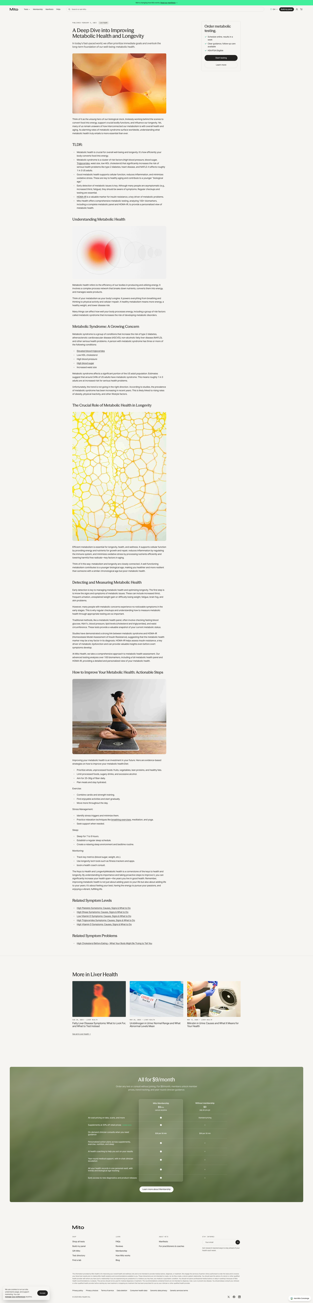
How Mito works (123, 1255)
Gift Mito (76, 1251)
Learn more (221, 65)
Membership (38, 9)
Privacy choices (92, 1290)
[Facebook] (234, 1297)
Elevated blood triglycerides (91, 351)
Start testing (221, 58)
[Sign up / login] (297, 9)
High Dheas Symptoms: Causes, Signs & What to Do (102, 912)
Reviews (119, 1246)
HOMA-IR (81, 196)
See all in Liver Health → (81, 1034)
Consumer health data (138, 1290)
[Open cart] (301, 9)
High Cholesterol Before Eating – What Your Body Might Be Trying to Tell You (114, 943)
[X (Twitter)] (228, 1297)
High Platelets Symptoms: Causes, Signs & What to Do (104, 908)
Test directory (78, 1255)
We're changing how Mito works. (156, 3)
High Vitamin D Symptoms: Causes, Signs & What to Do (104, 924)
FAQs (58, 9)
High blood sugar (85, 363)
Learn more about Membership (156, 1189)
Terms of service (107, 1290)
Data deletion (122, 1290)
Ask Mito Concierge (301, 1298)
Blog (118, 1260)
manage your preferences (15, 1297)
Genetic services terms (179, 1290)
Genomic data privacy (158, 1290)
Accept (42, 1293)
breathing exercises (121, 819)
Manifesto (49, 9)
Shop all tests (78, 1241)
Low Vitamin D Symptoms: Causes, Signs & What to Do (104, 916)
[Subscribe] (237, 1242)
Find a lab (76, 1260)
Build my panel (286, 9)
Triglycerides (83, 163)
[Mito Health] (78, 1227)
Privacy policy (77, 1290)
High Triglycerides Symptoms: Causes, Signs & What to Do (106, 920)
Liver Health (103, 23)
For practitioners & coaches (171, 1246)
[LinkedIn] (239, 1297)
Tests (26, 9)
